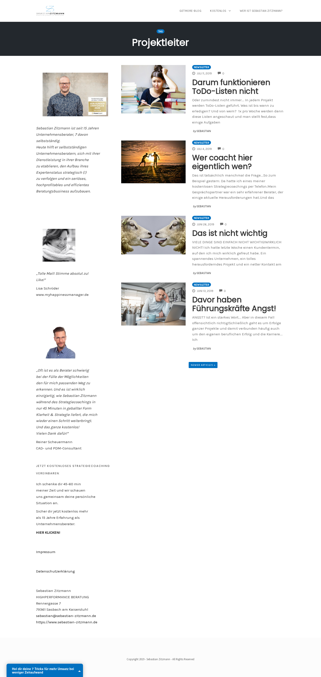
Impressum (45, 552)
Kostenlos (218, 10)
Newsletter (201, 67)
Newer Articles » (203, 365)
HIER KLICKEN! (48, 532)
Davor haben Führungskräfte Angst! (234, 304)
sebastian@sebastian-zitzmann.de (66, 616)
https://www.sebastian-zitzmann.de (66, 622)
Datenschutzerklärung (55, 571)
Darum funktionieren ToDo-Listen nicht (231, 86)
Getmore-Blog (190, 10)
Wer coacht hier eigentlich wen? (222, 162)
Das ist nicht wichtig (230, 233)
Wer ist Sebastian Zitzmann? (261, 10)
